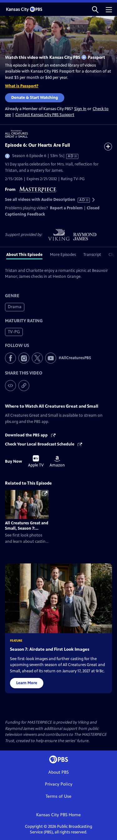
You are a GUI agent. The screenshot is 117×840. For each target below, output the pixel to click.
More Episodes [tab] (63, 254)
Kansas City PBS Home (58, 814)
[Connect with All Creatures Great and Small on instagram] (23, 358)
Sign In (80, 109)
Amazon (57, 462)
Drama (15, 306)
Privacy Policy (58, 784)
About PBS (58, 772)
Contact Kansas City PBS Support (44, 114)
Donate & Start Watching (34, 97)
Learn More (26, 682)
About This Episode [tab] (24, 254)
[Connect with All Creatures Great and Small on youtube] (50, 358)
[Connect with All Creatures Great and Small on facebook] (10, 358)
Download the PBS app (27, 435)
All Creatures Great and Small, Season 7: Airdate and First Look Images (26, 531)
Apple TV (36, 461)
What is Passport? (21, 86)
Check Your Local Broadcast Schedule (40, 444)
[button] (95, 9)
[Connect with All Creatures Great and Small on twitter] (37, 358)
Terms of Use (58, 796)
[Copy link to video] (23, 385)
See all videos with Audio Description (45, 199)
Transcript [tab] (92, 254)
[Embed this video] (10, 385)
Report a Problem (66, 208)
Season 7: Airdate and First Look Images (49, 649)
